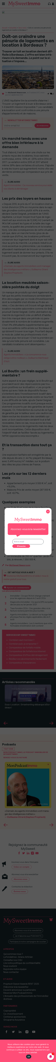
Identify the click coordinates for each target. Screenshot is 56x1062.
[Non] (52, 1050)
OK (28, 1057)
